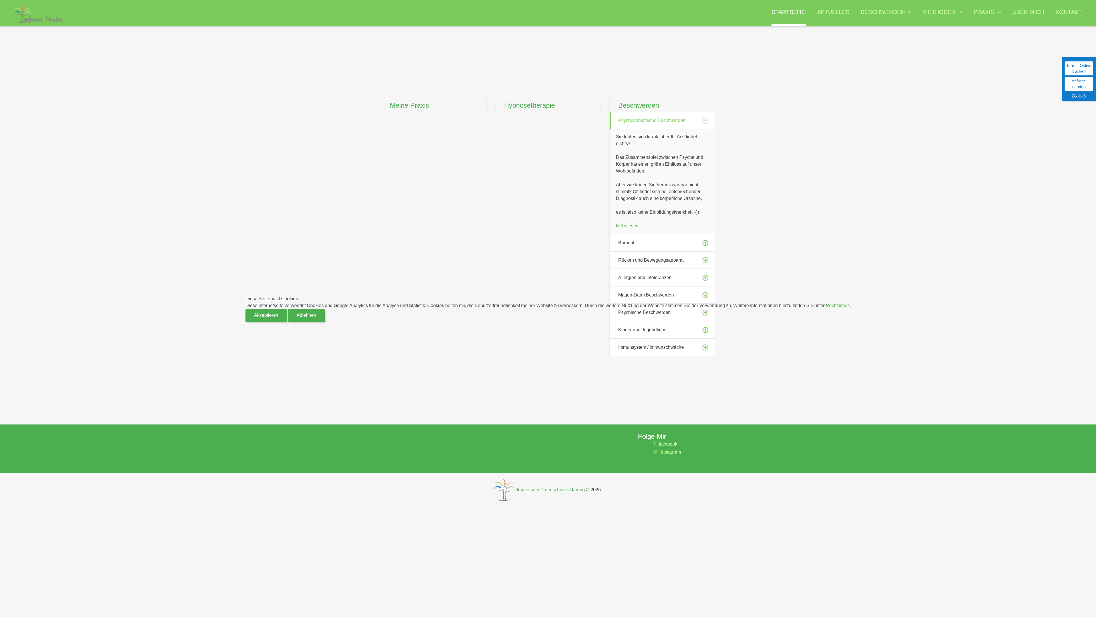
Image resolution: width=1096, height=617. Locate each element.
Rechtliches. (838, 305)
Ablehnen (306, 315)
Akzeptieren (266, 315)
